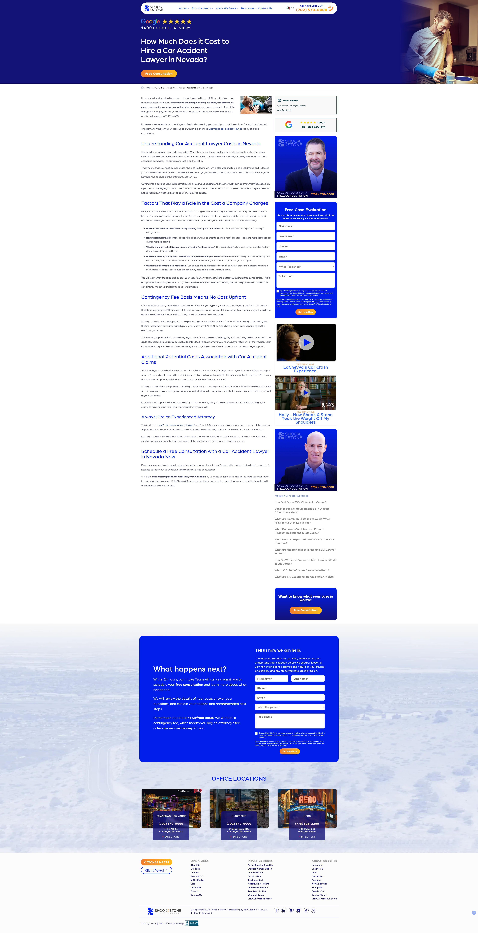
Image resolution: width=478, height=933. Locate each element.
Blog (193, 884)
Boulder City (318, 891)
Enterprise (317, 887)
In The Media (197, 880)
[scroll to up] (474, 913)
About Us (195, 865)
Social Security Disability (260, 865)
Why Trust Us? (284, 110)
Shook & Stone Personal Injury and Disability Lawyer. (239, 909)
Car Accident (254, 876)
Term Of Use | (166, 923)
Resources (247, 8)
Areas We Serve (226, 8)
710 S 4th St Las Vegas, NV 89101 (171, 830)
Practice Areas (201, 8)
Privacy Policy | (149, 923)
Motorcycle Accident (258, 884)
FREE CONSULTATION (292, 194)
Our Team (196, 869)
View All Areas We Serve (324, 898)
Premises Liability (257, 891)
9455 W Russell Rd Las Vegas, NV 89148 (239, 830)
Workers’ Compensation (260, 869)
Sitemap (195, 891)
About (183, 8)
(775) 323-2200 (307, 823)
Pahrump (316, 880)
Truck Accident (255, 880)
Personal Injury (255, 872)
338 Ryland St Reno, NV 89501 (307, 830)
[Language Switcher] (290, 8)
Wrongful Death (256, 895)
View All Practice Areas (260, 898)
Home (142, 88)
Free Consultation (159, 73)
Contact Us (265, 8)
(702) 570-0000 (322, 194)
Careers (195, 872)
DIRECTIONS (172, 836)
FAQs (148, 87)
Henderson (317, 876)
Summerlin (317, 869)
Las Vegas (317, 865)
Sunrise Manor (319, 895)
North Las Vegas (320, 884)
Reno (314, 872)
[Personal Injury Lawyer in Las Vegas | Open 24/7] (154, 8)
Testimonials (197, 876)
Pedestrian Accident (258, 887)
